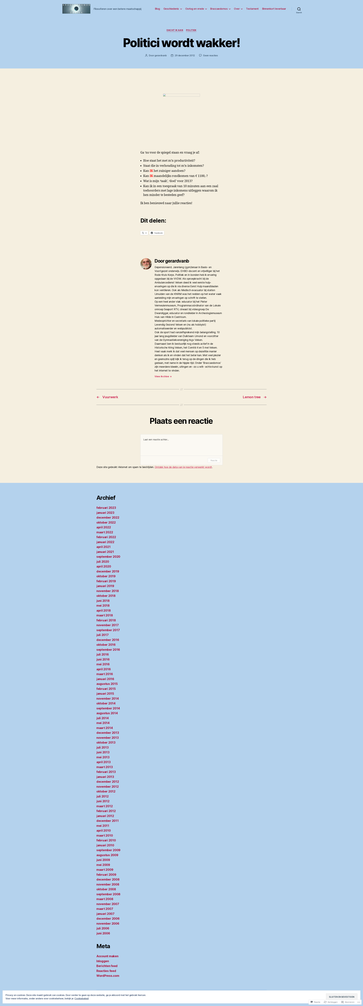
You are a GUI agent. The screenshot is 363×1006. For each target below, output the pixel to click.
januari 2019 (105, 586)
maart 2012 (104, 806)
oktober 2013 (105, 742)
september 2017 (108, 630)
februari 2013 (106, 772)
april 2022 (103, 527)
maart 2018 (104, 615)
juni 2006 (103, 933)
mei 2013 (102, 757)
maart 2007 (104, 909)
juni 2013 (102, 752)
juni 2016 (103, 659)
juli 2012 (102, 796)
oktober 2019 (106, 576)
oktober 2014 (106, 703)
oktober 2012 (105, 791)
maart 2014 (104, 728)
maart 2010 (104, 835)
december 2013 (107, 733)
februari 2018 (106, 620)
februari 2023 (106, 508)
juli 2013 (102, 747)
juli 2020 (102, 561)
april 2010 (103, 830)
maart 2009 (104, 869)
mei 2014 (103, 723)
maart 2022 (104, 532)
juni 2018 (103, 601)
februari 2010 (106, 840)
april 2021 (103, 547)
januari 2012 (105, 816)
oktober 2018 (106, 596)
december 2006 (108, 918)
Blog (157, 8)
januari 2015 (105, 693)
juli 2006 (102, 928)
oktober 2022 (106, 522)
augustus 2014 (107, 713)
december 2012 (107, 781)
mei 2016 (103, 664)
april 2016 (103, 669)
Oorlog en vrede (194, 8)
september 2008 (108, 894)
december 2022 (107, 517)
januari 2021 (105, 552)
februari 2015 (106, 689)
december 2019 (107, 571)
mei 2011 (102, 826)
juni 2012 (102, 801)
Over (237, 8)
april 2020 (103, 566)
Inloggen (102, 961)
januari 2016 (105, 679)
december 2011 (107, 821)
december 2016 (107, 640)
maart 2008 (104, 899)
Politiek (191, 30)
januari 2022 (105, 542)
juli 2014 (102, 718)
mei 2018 (103, 605)
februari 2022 (106, 537)
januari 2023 (105, 512)
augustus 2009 (107, 855)
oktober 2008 (106, 889)
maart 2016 (104, 674)
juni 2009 (103, 860)
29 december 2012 (185, 55)
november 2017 (107, 625)
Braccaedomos (219, 8)
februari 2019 (106, 581)
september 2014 (108, 708)
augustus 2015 (107, 684)
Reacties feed (106, 971)
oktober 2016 (106, 644)
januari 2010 (105, 845)
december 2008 (108, 879)
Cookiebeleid (81, 998)
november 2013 (107, 737)
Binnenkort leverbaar (274, 8)
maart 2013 (104, 767)
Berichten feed (107, 966)
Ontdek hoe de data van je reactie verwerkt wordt (183, 467)
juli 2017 (102, 635)
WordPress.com (107, 976)
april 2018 (103, 610)
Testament (252, 8)
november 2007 (107, 904)
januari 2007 (105, 914)
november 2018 (107, 591)
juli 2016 (102, 654)
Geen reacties (210, 55)
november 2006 (107, 923)
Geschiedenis (171, 8)
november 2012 (107, 786)
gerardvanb (161, 55)
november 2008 (107, 884)
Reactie (214, 460)
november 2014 (107, 698)
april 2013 (103, 762)
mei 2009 (103, 865)
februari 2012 (106, 811)
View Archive (163, 376)
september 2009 (108, 850)
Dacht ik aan (175, 30)
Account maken (107, 956)
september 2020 (108, 556)
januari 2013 (105, 777)
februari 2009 (106, 874)
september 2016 (108, 649)
